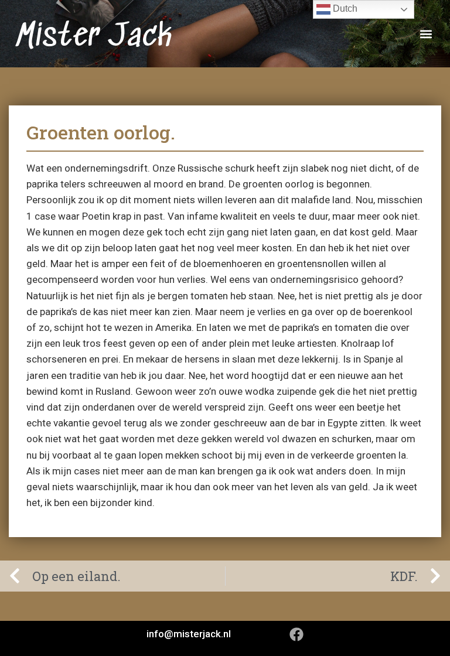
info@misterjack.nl (188, 634)
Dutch (343, 8)
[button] (425, 33)
